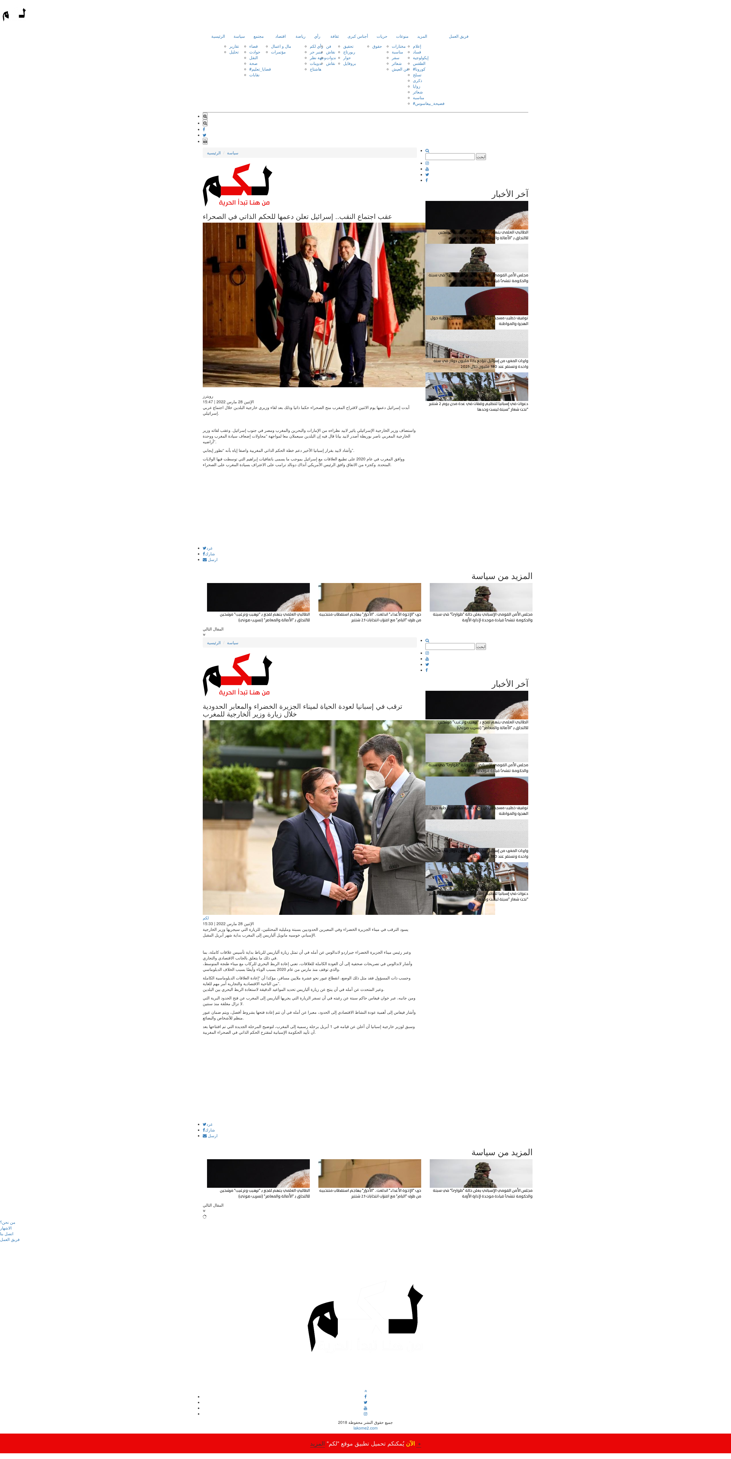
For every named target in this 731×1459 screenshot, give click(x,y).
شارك (210, 553)
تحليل (234, 52)
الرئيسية (218, 36)
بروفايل (349, 63)
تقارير (234, 46)
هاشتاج (315, 69)
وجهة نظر (318, 57)
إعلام (417, 46)
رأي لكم (316, 46)
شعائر (397, 63)
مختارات (399, 46)
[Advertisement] (310, 506)
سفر (395, 57)
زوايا (416, 86)
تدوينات (316, 63)
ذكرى (417, 80)
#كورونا (419, 69)
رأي (317, 36)
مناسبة (397, 52)
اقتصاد (280, 36)
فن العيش (400, 69)
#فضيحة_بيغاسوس (429, 103)
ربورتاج (349, 52)
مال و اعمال (281, 46)
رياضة (301, 36)
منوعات (402, 36)
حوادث (254, 52)
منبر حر (316, 52)
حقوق (377, 46)
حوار (347, 57)
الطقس (419, 63)
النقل (253, 57)
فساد (417, 52)
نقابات (254, 74)
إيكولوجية (421, 57)
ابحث (481, 156)
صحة (253, 63)
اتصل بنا (6, 1233)
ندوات (331, 57)
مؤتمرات (278, 52)
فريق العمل (459, 36)
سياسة (239, 36)
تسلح (417, 74)
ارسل (212, 559)
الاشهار (6, 1228)
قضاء (253, 46)
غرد (209, 548)
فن (328, 46)
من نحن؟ (7, 1222)
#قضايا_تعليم (260, 69)
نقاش (330, 52)
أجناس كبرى (358, 36)
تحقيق (348, 46)
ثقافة (334, 36)
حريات (382, 36)
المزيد (422, 36)
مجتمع (259, 36)
